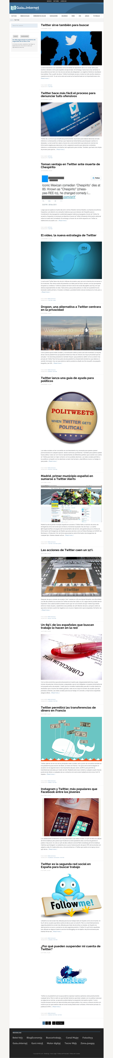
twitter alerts (57, 543)
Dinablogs (46, 1053)
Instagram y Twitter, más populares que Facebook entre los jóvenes (69, 790)
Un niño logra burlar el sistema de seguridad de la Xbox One (23, 40)
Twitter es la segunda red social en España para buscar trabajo (66, 865)
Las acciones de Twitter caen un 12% (67, 550)
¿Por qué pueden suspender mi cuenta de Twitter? (71, 947)
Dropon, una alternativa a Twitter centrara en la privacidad (71, 308)
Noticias (50, 85)
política (50, 469)
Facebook (50, 857)
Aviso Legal (53, 1053)
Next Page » (60, 1023)
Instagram (56, 857)
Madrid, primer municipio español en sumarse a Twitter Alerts (67, 477)
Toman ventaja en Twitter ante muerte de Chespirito (70, 165)
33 (54, 1023)
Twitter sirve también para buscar (65, 25)
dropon (50, 371)
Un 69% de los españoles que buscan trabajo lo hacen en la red (67, 626)
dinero (50, 782)
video (54, 300)
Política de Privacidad (63, 1053)
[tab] (14, 36)
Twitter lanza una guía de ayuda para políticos (67, 379)
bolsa (49, 618)
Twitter (50, 86)
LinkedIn (50, 701)
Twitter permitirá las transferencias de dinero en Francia (68, 709)
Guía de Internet (24, 8)
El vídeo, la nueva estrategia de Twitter (68, 235)
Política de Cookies (75, 1053)
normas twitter (52, 1015)
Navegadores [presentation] (24, 36)
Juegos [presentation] (15, 36)
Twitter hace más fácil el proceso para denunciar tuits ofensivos (68, 94)
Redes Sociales (52, 298)
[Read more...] (45, 78)
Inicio (11, 20)
